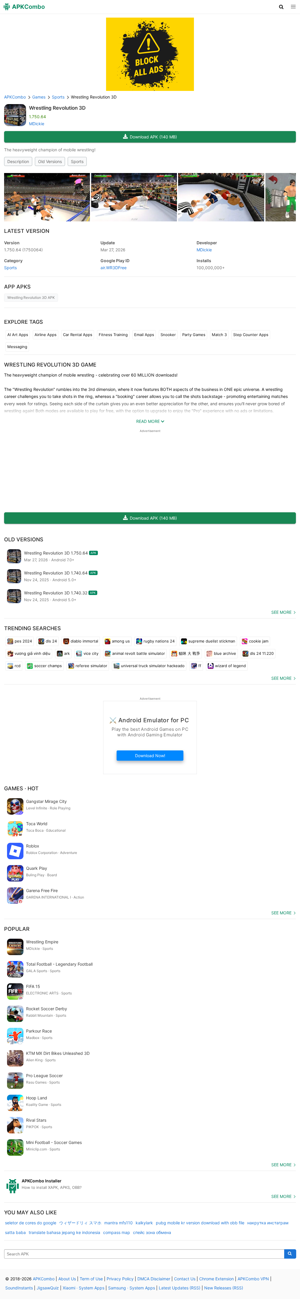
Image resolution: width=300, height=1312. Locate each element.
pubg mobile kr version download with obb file (200, 1222)
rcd (18, 665)
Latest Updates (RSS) (179, 1287)
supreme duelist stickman (211, 641)
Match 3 (219, 334)
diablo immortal (84, 641)
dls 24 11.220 (262, 653)
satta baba (15, 1232)
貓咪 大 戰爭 (189, 653)
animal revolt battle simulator (138, 653)
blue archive (225, 653)
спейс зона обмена (152, 1232)
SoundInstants (19, 1287)
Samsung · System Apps (131, 1287)
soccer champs (48, 665)
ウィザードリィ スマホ (80, 1222)
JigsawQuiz (48, 1287)
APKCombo (15, 96)
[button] (281, 6)
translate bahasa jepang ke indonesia (64, 1232)
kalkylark (144, 1222)
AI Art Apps (17, 334)
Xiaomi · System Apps (83, 1287)
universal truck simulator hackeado (153, 665)
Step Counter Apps (250, 334)
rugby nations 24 (159, 641)
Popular (17, 929)
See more (281, 612)
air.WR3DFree (113, 267)
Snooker (168, 334)
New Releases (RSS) (223, 1287)
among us (121, 641)
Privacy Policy (120, 1278)
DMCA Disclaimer (153, 1278)
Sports (77, 161)
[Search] (290, 1254)
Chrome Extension (216, 1278)
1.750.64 (23, 249)
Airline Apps (46, 334)
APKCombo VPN (253, 1278)
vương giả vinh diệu (32, 653)
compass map (116, 1232)
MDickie (36, 123)
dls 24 (51, 641)
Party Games (193, 334)
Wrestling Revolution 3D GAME (50, 365)
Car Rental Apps (77, 334)
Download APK (153, 136)
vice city (90, 653)
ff (199, 665)
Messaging (17, 346)
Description (18, 161)
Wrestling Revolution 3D (57, 108)
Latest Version (26, 231)
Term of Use (91, 1278)
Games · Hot (21, 788)
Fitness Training (113, 334)
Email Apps (144, 334)
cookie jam (258, 641)
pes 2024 (23, 641)
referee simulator (91, 665)
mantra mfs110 (118, 1222)
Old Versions (50, 161)
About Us (67, 1278)
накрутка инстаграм (268, 1222)
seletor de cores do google (30, 1222)
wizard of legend (230, 665)
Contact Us (184, 1278)
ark (67, 653)
